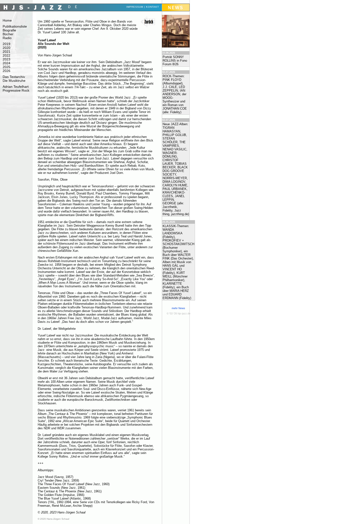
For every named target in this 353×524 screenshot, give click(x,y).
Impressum (134, 7)
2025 (6, 67)
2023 (6, 59)
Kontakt (152, 7)
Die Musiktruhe (14, 80)
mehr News (178, 308)
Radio (7, 38)
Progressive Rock (16, 90)
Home (7, 20)
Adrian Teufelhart (16, 86)
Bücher (8, 34)
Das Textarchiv (14, 77)
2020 (6, 48)
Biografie (9, 30)
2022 (6, 55)
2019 (6, 44)
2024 (6, 63)
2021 (6, 51)
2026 (6, 71)
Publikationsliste (15, 26)
